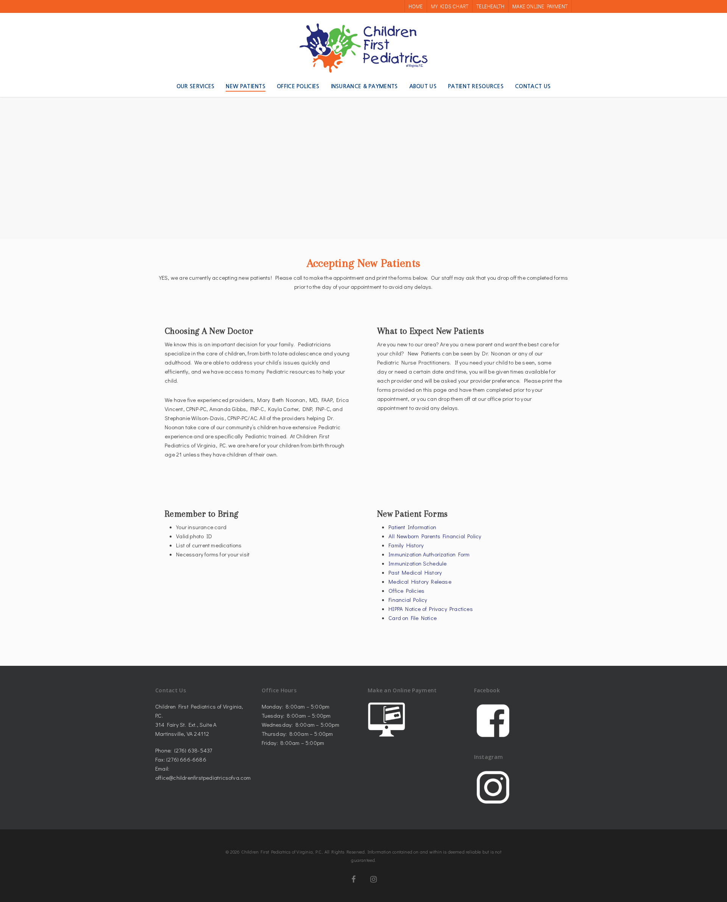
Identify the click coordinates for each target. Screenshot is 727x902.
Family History (406, 545)
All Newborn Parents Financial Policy (434, 536)
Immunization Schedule (417, 563)
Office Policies (298, 86)
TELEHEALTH (490, 6)
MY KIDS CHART (450, 6)
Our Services (195, 86)
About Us (423, 86)
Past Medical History (415, 572)
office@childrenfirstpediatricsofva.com (203, 777)
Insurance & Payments (364, 86)
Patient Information (412, 527)
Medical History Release (419, 581)
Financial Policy (407, 599)
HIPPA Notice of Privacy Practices (430, 608)
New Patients (245, 86)
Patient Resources (476, 86)
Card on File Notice (412, 618)
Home (416, 6)
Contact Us (533, 86)
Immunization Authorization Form (429, 554)
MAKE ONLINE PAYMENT (540, 6)
